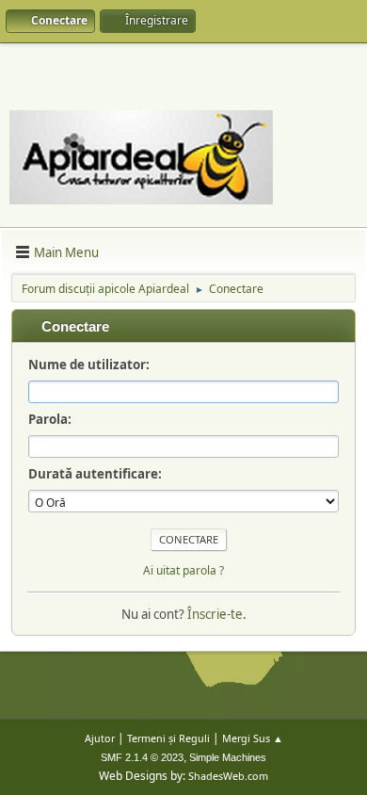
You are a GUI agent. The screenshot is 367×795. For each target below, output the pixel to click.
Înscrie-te (215, 614)
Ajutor (100, 738)
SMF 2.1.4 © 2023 (142, 757)
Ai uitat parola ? (183, 570)
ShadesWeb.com (228, 776)
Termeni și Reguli (168, 738)
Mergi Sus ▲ (252, 738)
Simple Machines (227, 757)
